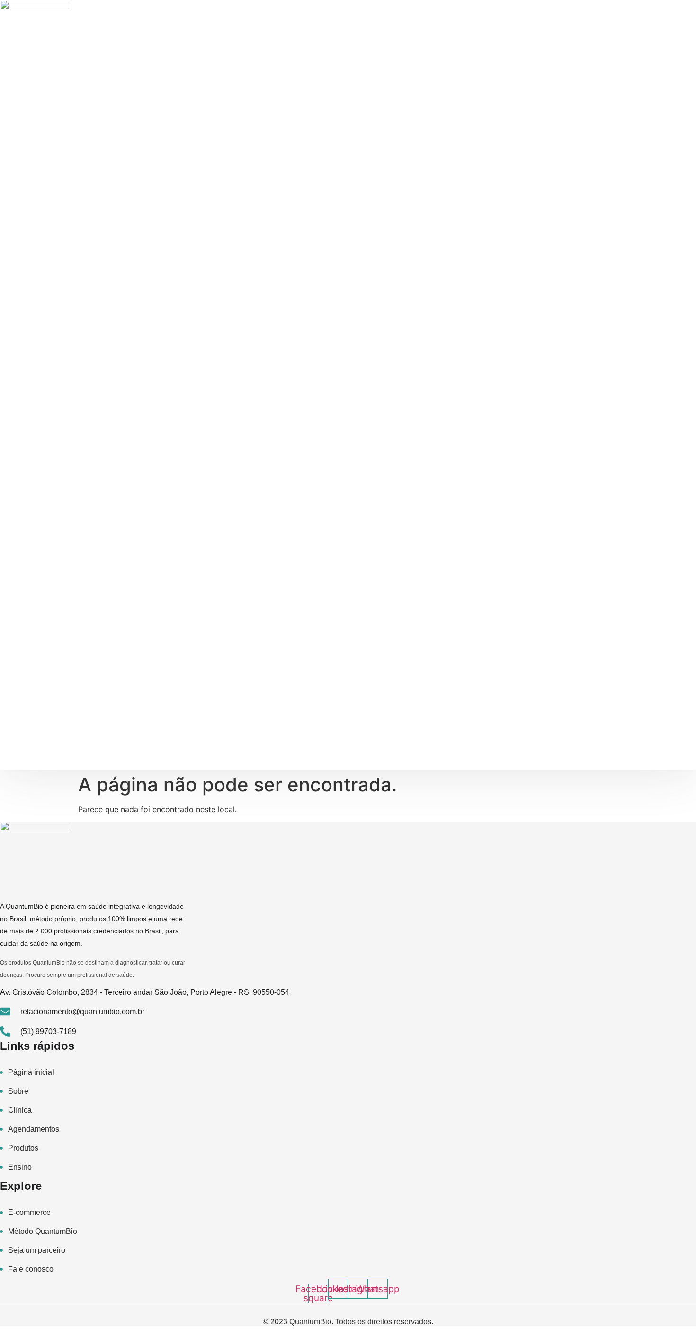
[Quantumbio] (35, 35)
